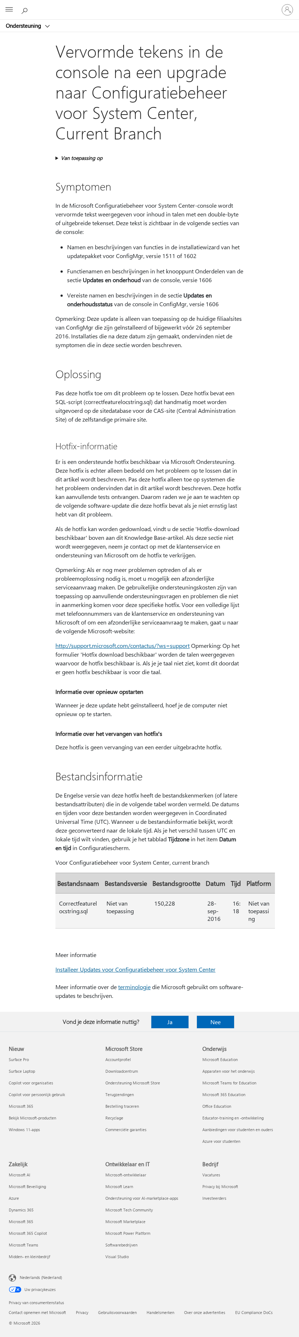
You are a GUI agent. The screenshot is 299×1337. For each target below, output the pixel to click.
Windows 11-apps (24, 1129)
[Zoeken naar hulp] (25, 9)
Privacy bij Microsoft (220, 1186)
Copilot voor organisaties (31, 1083)
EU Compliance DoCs (254, 1312)
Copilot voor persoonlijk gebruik (37, 1094)
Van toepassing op (81, 157)
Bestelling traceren (122, 1106)
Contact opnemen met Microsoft (37, 1312)
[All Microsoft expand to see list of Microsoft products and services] (9, 10)
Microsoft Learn (119, 1186)
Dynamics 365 (21, 1210)
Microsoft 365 (21, 1106)
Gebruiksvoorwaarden (117, 1312)
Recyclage (114, 1118)
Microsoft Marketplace (125, 1221)
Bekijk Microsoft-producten (32, 1118)
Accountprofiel (118, 1059)
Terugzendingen (119, 1094)
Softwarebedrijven (121, 1245)
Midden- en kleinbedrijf (29, 1256)
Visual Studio (117, 1256)
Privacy (82, 1312)
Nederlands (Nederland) (41, 1277)
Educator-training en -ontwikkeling (233, 1118)
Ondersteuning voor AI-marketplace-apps (141, 1198)
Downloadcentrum (121, 1071)
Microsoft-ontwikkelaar (125, 1174)
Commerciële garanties (126, 1129)
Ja (169, 1022)
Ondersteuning (24, 25)
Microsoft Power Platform (127, 1233)
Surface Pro (19, 1059)
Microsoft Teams (23, 1245)
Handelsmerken (160, 1312)
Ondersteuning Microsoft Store (132, 1083)
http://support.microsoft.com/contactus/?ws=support (122, 645)
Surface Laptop (22, 1071)
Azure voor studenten (221, 1141)
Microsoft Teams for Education (229, 1083)
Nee (215, 1022)
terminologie (134, 987)
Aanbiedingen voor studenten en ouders (237, 1129)
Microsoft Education (220, 1059)
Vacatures (211, 1174)
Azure (14, 1198)
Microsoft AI (19, 1174)
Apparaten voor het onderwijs (228, 1071)
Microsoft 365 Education (223, 1094)
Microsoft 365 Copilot (28, 1233)
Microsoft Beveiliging (27, 1186)
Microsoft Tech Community (129, 1210)
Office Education (216, 1106)
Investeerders (214, 1198)
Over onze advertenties (204, 1312)
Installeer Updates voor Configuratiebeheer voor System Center (135, 969)
